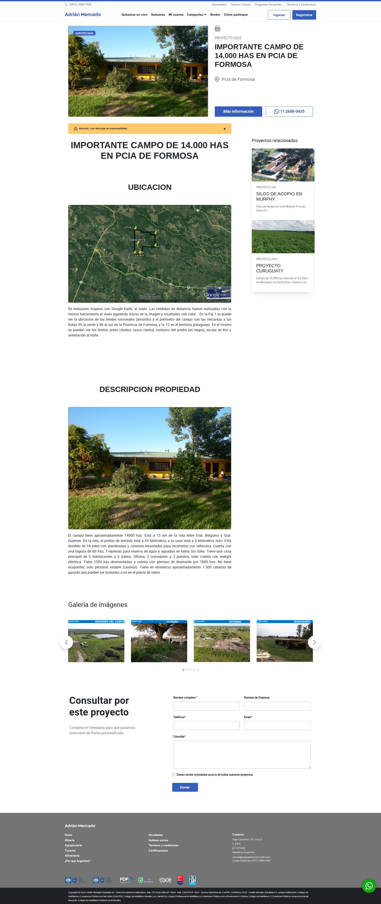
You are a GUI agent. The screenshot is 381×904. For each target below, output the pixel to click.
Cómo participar (236, 14)
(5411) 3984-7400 (80, 4)
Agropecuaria (73, 845)
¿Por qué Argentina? (77, 861)
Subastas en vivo (134, 14)
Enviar (185, 787)
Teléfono (179, 717)
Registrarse (304, 15)
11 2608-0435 (291, 111)
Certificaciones (158, 850)
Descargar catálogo (217, 28)
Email (248, 717)
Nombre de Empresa (256, 697)
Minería (70, 840)
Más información (238, 111)
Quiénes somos (158, 840)
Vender (215, 14)
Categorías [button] (195, 14)
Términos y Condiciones (301, 4)
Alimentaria (72, 856)
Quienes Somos (240, 4)
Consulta (179, 736)
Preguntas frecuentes (268, 4)
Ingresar (279, 15)
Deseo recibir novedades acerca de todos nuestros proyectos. (215, 774)
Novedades (219, 4)
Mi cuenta (176, 14)
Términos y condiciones (164, 845)
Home (68, 835)
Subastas (158, 14)
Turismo (70, 850)
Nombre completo (185, 697)
